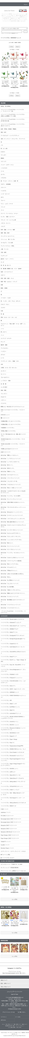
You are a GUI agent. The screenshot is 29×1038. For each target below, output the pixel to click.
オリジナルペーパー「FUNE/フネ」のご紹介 (11, 864)
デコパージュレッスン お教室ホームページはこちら (13, 870)
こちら (16, 1012)
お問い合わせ (3, 1020)
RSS (17, 1027)
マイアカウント (4, 1016)
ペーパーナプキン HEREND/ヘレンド (11, 33)
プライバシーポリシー (20, 1025)
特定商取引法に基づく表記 (10, 1025)
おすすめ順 (11, 42)
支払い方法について (9, 1024)
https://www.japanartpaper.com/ (10, 973)
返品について (24, 1024)
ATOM (20, 1027)
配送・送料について (17, 1024)
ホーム (3, 33)
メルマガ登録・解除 (11, 1027)
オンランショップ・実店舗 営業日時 (9, 867)
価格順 (15, 42)
